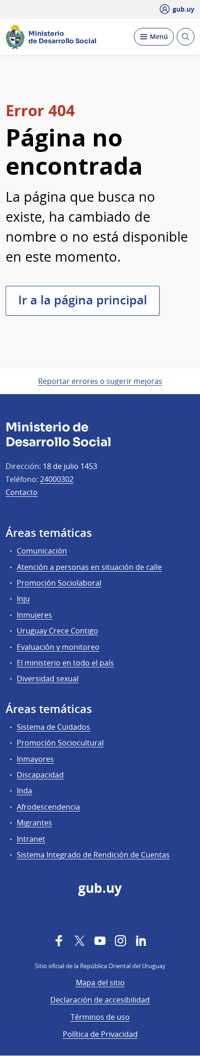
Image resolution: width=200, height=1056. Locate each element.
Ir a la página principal (82, 300)
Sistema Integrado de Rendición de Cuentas (93, 855)
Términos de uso (100, 1017)
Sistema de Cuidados (53, 727)
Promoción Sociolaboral (59, 583)
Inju (23, 599)
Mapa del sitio (100, 982)
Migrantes (34, 823)
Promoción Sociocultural (60, 743)
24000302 (56, 479)
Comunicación (42, 551)
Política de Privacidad (100, 1034)
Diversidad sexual (48, 678)
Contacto (22, 492)
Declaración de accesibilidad (100, 1000)
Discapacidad (40, 775)
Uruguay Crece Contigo (57, 631)
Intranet (31, 839)
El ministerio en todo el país (65, 663)
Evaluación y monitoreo (58, 647)
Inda (24, 790)
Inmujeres (34, 615)
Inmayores (35, 759)
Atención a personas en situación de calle (89, 567)
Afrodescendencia (48, 807)
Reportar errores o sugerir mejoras (100, 381)
